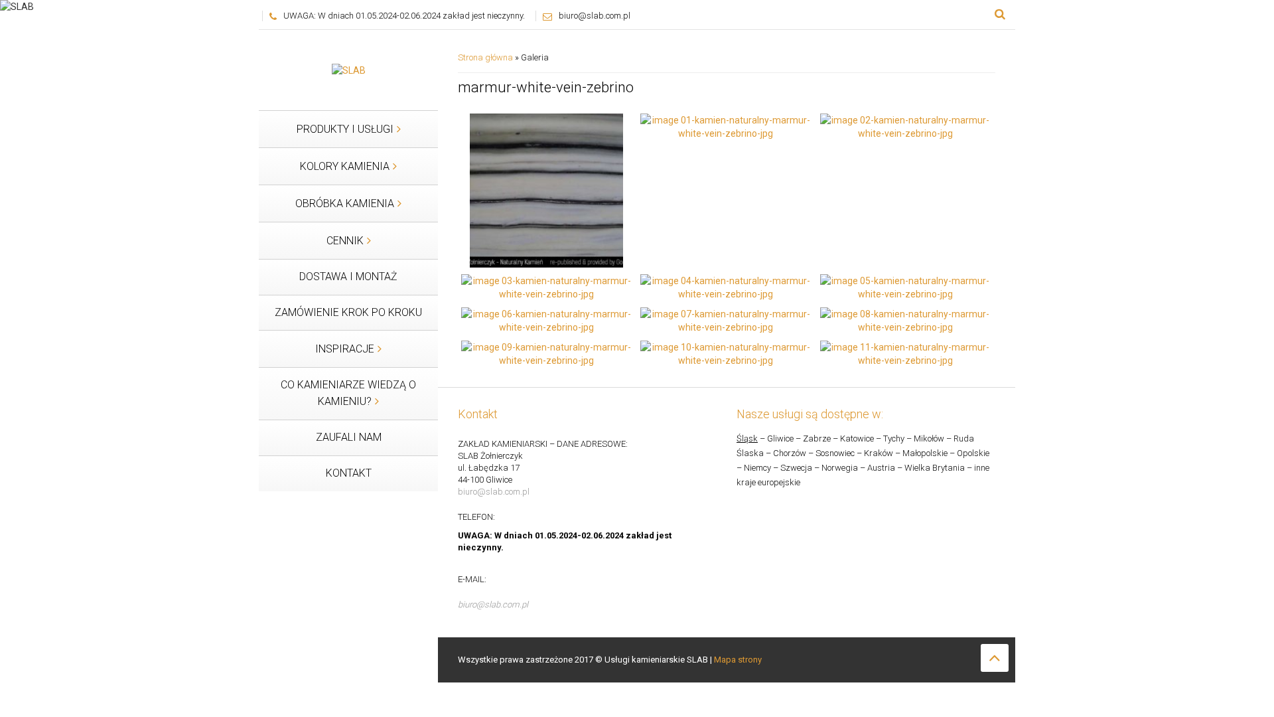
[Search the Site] (1000, 14)
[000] (547, 190)
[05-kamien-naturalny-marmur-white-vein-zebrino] (905, 286)
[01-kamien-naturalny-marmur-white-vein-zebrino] (725, 126)
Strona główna (485, 57)
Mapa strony (738, 660)
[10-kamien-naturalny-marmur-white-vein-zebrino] (725, 352)
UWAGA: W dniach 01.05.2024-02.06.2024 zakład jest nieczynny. (404, 16)
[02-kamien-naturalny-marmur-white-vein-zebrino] (905, 126)
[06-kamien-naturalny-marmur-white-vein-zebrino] (546, 319)
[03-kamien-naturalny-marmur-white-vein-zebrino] (546, 286)
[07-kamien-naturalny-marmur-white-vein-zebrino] (725, 319)
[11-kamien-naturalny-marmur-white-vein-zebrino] (905, 352)
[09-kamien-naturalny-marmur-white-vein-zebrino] (546, 352)
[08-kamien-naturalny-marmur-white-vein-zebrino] (905, 319)
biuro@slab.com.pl (594, 16)
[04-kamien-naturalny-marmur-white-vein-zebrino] (725, 286)
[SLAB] (349, 69)
